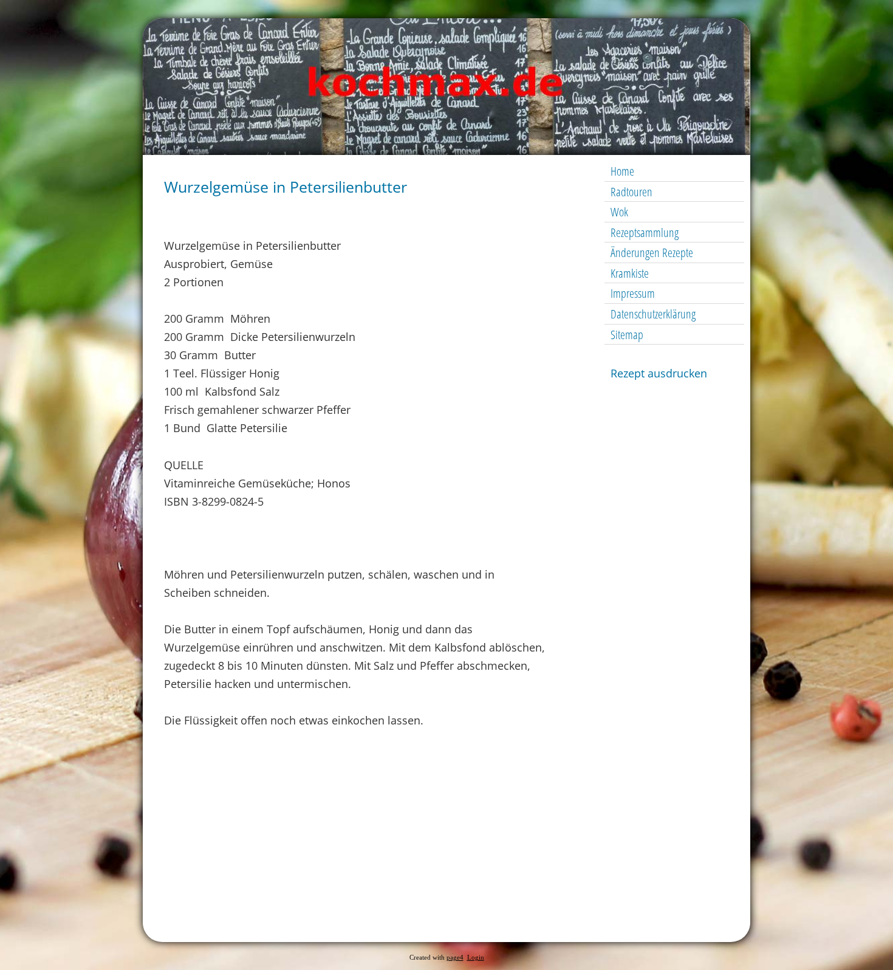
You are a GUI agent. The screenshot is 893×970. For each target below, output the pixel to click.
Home (622, 171)
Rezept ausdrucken (659, 373)
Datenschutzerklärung (653, 314)
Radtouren (631, 192)
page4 (455, 957)
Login (475, 957)
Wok (619, 212)
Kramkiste (630, 273)
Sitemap (627, 334)
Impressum (633, 293)
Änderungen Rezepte (652, 252)
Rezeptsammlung (645, 232)
